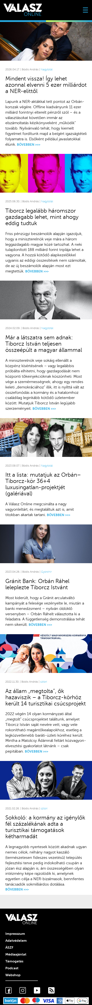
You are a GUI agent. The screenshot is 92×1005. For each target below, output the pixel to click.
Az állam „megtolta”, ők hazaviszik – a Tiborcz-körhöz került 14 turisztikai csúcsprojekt (45, 697)
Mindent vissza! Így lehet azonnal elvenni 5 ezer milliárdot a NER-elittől (46, 85)
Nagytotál (47, 69)
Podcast (11, 968)
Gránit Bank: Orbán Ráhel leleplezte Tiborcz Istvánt (37, 584)
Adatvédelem (16, 941)
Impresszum (15, 934)
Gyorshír (46, 571)
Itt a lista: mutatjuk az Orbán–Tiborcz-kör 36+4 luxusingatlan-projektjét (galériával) (43, 484)
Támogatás (14, 961)
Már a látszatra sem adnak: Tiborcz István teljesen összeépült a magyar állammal (43, 343)
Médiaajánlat (15, 954)
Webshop (13, 975)
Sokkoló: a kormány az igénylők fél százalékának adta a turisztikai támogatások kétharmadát (45, 827)
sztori (43, 681)
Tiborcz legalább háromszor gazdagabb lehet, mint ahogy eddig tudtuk (42, 217)
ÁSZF (9, 947)
